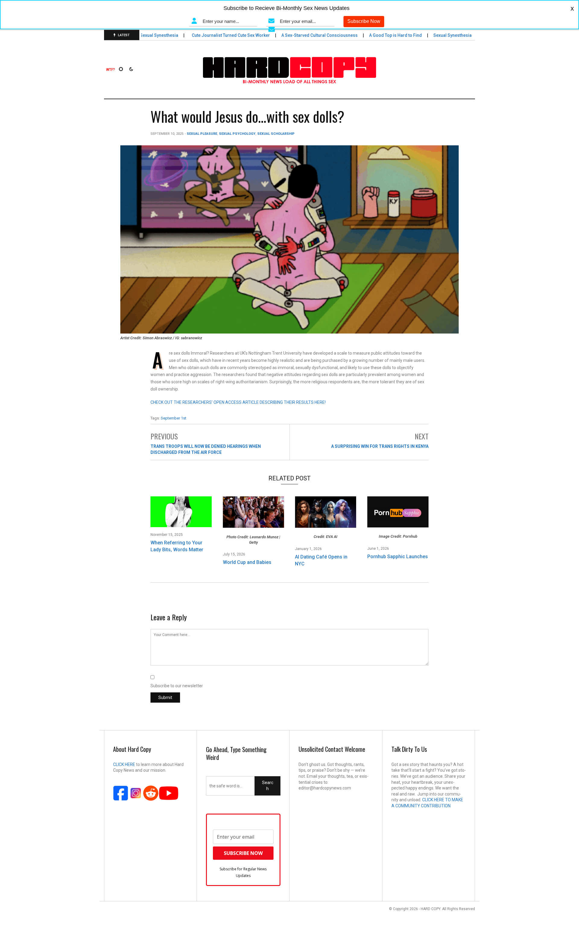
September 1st (173, 418)
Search (267, 785)
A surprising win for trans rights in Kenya (380, 446)
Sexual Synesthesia (148, 35)
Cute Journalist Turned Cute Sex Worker (220, 35)
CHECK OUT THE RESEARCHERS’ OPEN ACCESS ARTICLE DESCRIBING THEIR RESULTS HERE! (238, 402)
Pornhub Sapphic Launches (397, 556)
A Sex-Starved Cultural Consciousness (309, 35)
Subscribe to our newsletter (176, 685)
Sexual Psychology (237, 134)
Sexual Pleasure (202, 134)
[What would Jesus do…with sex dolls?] (289, 239)
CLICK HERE (124, 764)
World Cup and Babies (247, 562)
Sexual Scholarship (276, 134)
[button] (110, 69)
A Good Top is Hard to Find (385, 35)
